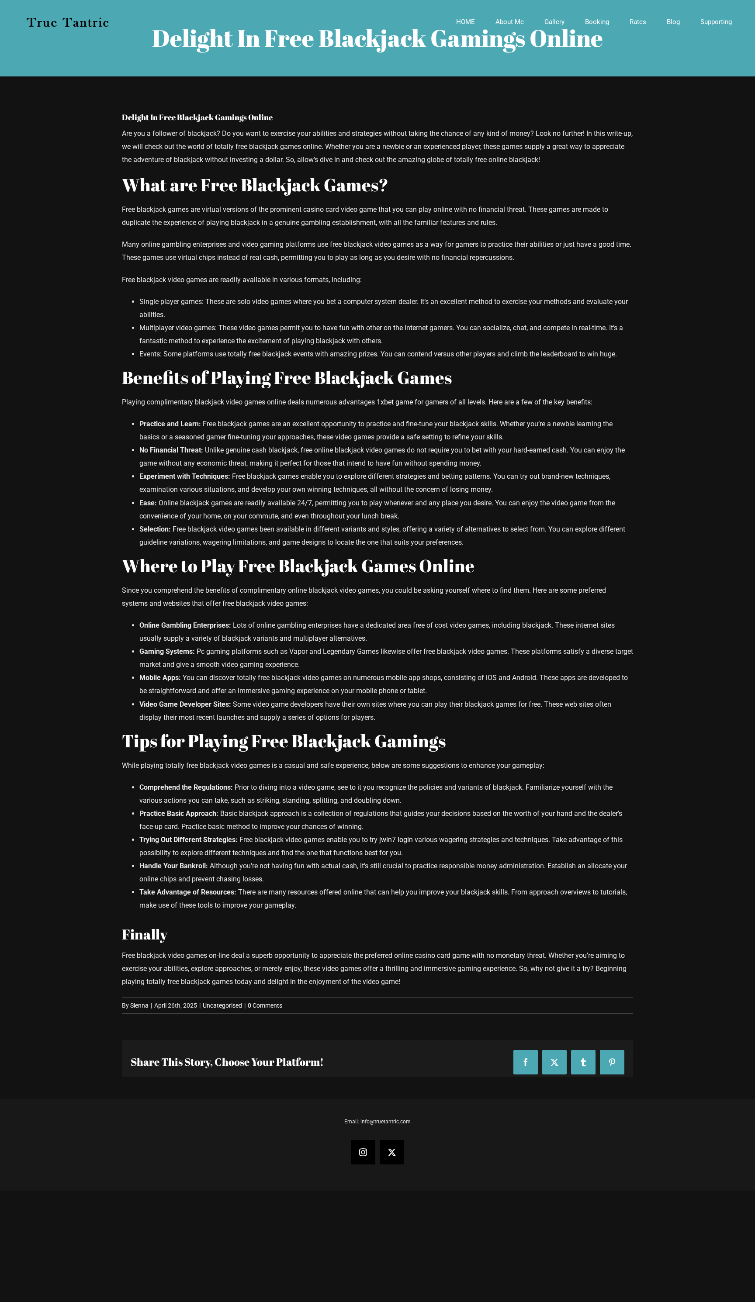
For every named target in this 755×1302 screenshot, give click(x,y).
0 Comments (265, 1005)
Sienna (139, 1005)
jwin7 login (396, 840)
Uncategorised (222, 1005)
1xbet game (395, 402)
